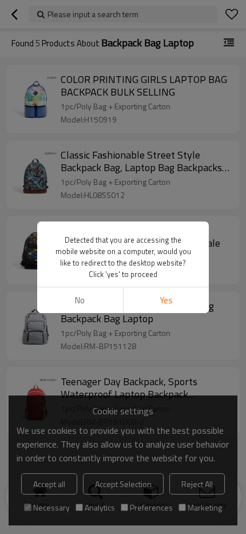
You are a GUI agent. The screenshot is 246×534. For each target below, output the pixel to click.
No (80, 300)
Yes (166, 300)
